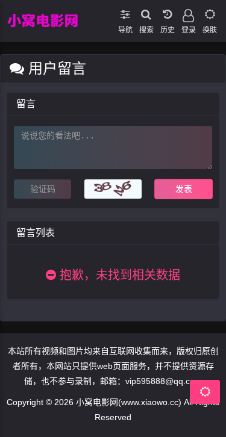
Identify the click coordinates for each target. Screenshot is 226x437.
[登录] (188, 12)
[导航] (125, 12)
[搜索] (146, 12)
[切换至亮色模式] (209, 12)
